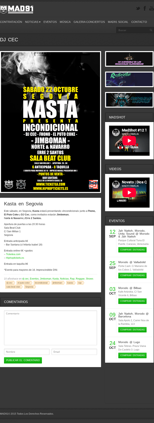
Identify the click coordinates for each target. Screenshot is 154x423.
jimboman (57, 283)
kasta (70, 283)
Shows (89, 278)
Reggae (80, 278)
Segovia (29, 287)
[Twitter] (138, 8)
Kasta (56, 278)
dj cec (25, 278)
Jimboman (45, 278)
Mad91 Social (118, 21)
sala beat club (13, 287)
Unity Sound (126, 233)
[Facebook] (144, 8)
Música (65, 21)
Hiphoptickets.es (15, 257)
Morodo (140, 230)
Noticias (64, 278)
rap (79, 283)
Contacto (139, 21)
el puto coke (23, 283)
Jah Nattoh (125, 230)
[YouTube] (151, 8)
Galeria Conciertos (89, 21)
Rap (72, 278)
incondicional (41, 283)
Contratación (11, 21)
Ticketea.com (13, 254)
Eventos (50, 21)
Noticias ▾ (33, 21)
